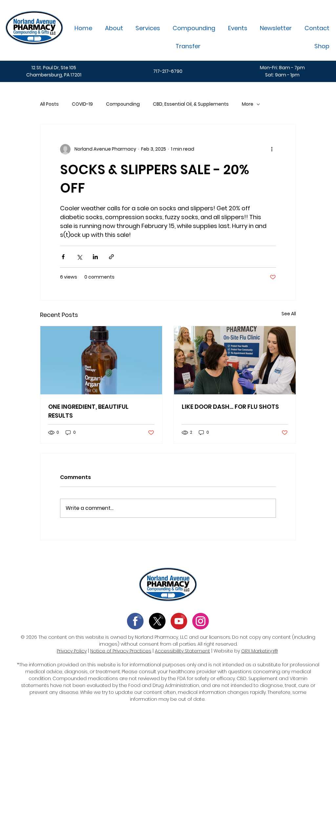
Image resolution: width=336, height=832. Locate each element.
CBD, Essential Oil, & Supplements (191, 104)
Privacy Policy (72, 651)
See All (289, 313)
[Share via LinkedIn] (95, 257)
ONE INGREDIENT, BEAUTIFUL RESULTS (88, 411)
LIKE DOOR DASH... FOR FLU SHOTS (230, 407)
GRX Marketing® (259, 651)
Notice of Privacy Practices (120, 651)
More (247, 104)
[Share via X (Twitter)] (79, 257)
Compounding (123, 104)
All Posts (49, 104)
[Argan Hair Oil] (101, 360)
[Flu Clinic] (235, 360)
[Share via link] (111, 257)
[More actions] (272, 149)
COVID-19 (82, 104)
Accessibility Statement (182, 651)
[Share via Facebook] (63, 257)
